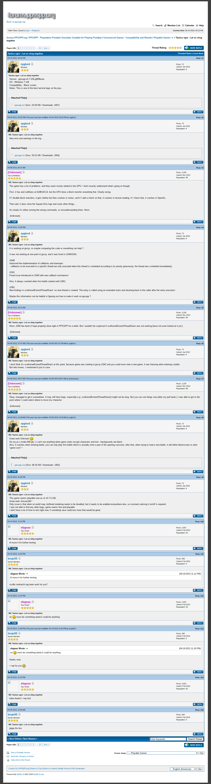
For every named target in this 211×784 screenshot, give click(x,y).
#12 (201, 596)
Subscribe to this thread (20, 760)
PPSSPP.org (24, 768)
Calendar (189, 25)
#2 (202, 118)
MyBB (19, 774)
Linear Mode (198, 53)
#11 (202, 554)
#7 (202, 379)
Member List (173, 25)
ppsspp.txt (20, 105)
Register (35, 30)
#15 (201, 710)
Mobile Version (64, 768)
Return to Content (50, 768)
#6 (202, 344)
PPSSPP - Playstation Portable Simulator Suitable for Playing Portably (65, 37)
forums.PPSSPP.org (17, 37)
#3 (202, 168)
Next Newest (29, 739)
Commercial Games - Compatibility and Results (128, 37)
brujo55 (12, 558)
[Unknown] (73, 379)
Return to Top (35, 768)
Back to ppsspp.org (16, 22)
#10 (201, 522)
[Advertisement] (117, 12)
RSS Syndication (78, 768)
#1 (202, 58)
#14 (201, 677)
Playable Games (162, 37)
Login (27, 30)
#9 (202, 477)
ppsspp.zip (20, 465)
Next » (46, 48)
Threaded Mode (184, 53)
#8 (202, 418)
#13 (201, 629)
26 (40, 48)
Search (159, 25)
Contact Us (12, 768)
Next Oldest (15, 739)
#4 (202, 227)
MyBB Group (38, 774)
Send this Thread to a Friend (22, 756)
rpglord (25, 64)
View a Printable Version (20, 753)
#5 (202, 308)
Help (201, 25)
